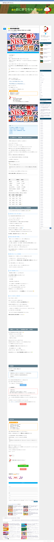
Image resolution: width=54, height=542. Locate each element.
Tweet (4, 29)
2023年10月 (41, 177)
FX (40, 72)
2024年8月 (41, 160)
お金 (8, 28)
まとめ (11, 133)
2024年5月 (41, 165)
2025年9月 (41, 138)
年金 (11, 28)
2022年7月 (41, 199)
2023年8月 (41, 180)
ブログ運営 (41, 82)
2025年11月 (41, 135)
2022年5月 (41, 202)
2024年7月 (41, 162)
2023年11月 (41, 175)
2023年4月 (41, 187)
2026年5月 (41, 125)
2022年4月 (41, 204)
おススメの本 (42, 75)
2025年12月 (41, 133)
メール (10, 495)
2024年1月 (41, 172)
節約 (40, 97)
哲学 (40, 85)
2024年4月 (41, 167)
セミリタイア (42, 80)
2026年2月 (41, 130)
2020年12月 (41, 224)
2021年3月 (41, 219)
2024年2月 (41, 170)
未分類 (41, 92)
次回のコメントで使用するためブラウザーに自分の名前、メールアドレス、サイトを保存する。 (22, 500)
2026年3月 (41, 128)
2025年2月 (41, 150)
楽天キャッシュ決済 (14, 401)
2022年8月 (41, 197)
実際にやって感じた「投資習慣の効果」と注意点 (17, 130)
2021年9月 (41, 209)
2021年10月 (41, 207)
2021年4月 (41, 217)
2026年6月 (41, 123)
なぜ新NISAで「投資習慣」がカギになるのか (17, 127)
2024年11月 (41, 155)
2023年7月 (41, 182)
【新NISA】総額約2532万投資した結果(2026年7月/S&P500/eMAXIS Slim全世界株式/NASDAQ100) (45, 110)
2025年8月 (41, 140)
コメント (10, 486)
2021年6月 (41, 214)
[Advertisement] (27, 19)
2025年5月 (41, 145)
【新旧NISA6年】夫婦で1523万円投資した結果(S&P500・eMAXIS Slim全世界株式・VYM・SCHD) (45, 116)
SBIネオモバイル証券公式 (23, 465)
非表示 (12, 125)
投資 (13, 28)
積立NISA (18, 28)
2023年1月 (41, 192)
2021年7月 (41, 212)
